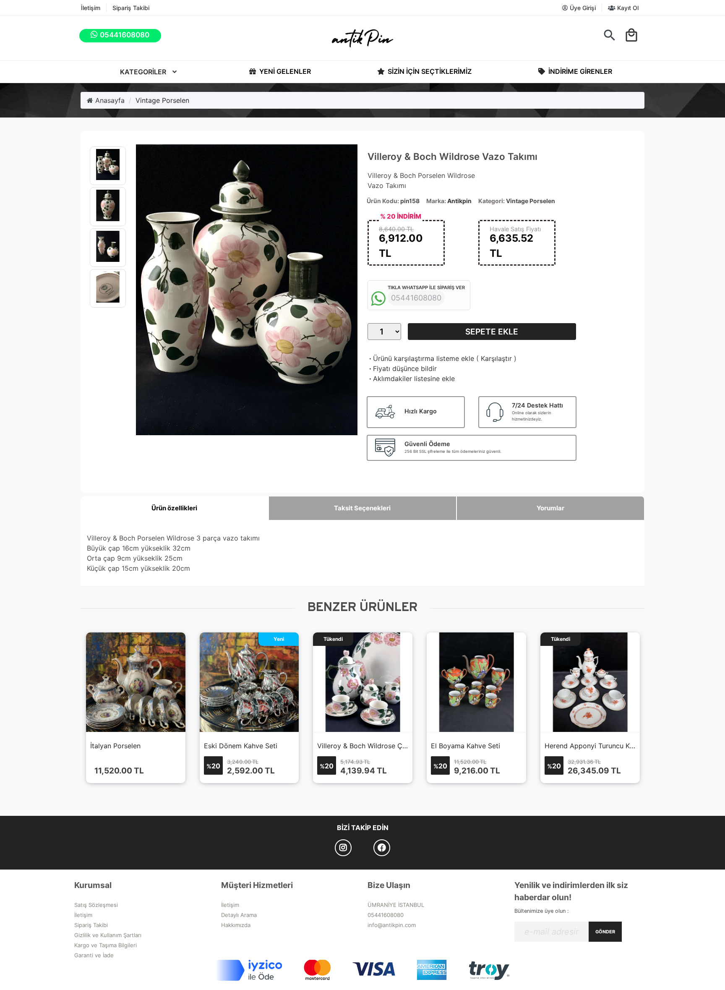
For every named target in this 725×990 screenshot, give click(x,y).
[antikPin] (362, 38)
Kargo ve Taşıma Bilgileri (105, 945)
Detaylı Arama (239, 915)
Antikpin (459, 200)
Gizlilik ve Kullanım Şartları (107, 935)
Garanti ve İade (94, 955)
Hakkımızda (235, 925)
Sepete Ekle (491, 332)
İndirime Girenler (579, 71)
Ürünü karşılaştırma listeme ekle (421, 358)
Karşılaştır (496, 358)
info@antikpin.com (392, 925)
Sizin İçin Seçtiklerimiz (429, 71)
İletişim (90, 7)
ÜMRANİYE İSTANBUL (396, 904)
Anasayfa (109, 100)
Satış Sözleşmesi (96, 904)
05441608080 (386, 915)
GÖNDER (605, 932)
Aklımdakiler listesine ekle (411, 378)
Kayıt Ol (627, 7)
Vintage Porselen (162, 100)
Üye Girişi (582, 7)
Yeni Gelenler (284, 71)
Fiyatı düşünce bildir (402, 368)
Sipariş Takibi (130, 7)
